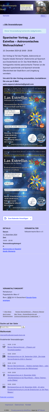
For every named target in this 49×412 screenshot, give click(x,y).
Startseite (6, 16)
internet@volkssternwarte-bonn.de (12, 335)
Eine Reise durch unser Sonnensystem (8, 314)
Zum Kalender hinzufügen (18, 218)
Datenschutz (19, 405)
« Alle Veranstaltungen (12, 24)
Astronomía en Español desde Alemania (12, 250)
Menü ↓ (43, 16)
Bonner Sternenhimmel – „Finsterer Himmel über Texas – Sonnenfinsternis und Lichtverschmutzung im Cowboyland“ (29, 314)
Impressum (9, 405)
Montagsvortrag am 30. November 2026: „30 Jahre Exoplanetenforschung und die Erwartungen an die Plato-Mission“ (28, 389)
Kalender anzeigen (7, 397)
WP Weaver (41, 410)
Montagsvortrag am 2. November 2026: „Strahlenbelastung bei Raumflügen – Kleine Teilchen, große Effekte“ (27, 377)
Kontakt (28, 405)
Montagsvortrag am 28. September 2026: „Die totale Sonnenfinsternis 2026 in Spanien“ (26, 357)
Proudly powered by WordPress (21, 410)
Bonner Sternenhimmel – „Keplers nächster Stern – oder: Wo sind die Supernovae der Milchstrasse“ (28, 367)
